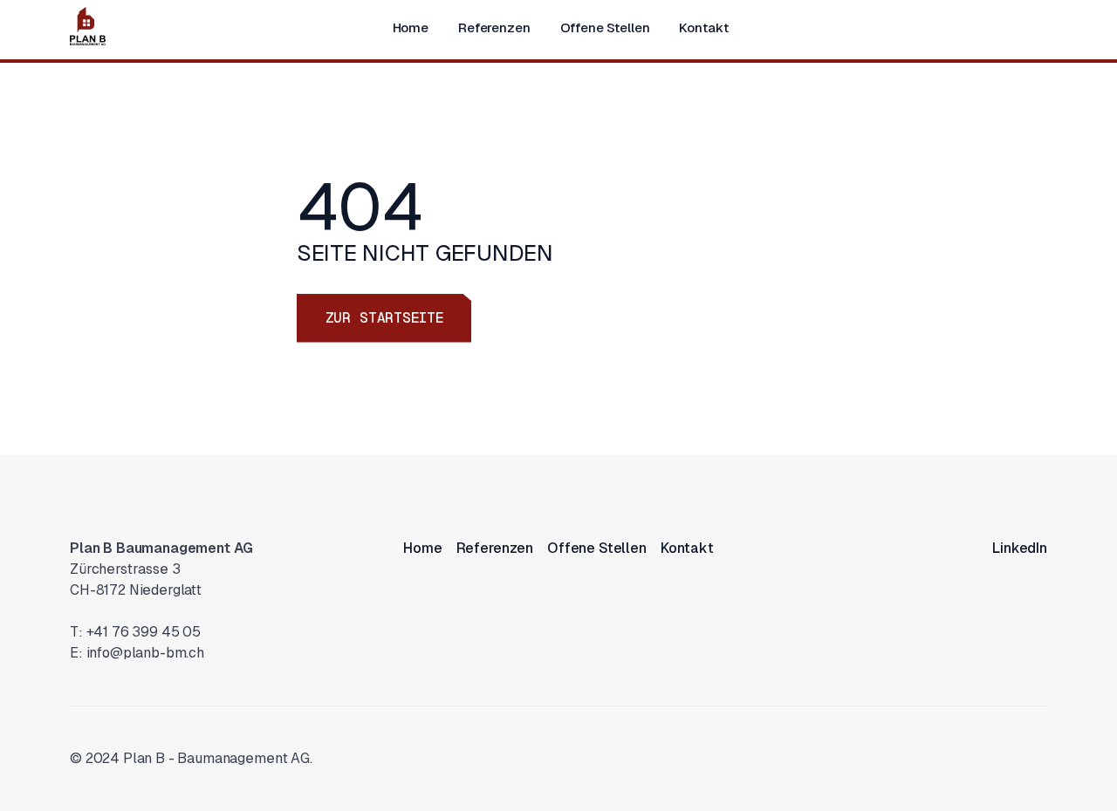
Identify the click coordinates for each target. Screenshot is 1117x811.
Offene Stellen (605, 27)
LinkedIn (1019, 548)
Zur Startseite (384, 318)
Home (410, 27)
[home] (88, 26)
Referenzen (494, 27)
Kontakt (703, 27)
